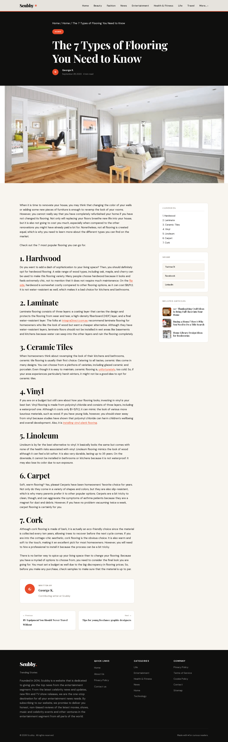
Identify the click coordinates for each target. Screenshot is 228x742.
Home (85, 5)
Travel (190, 5)
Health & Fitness (163, 5)
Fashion (111, 5)
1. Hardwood (169, 215)
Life (180, 5)
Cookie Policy (181, 678)
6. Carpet (167, 238)
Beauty (98, 5)
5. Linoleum (168, 233)
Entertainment (140, 5)
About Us (99, 674)
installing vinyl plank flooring (80, 422)
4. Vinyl (166, 229)
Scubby (27, 5)
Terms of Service (183, 673)
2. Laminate (169, 220)
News (124, 5)
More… (203, 5)
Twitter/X (170, 266)
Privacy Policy (101, 680)
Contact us (100, 686)
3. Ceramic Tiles (171, 224)
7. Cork (166, 242)
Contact (178, 684)
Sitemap (178, 690)
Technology (140, 696)
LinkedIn (169, 284)
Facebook (170, 275)
